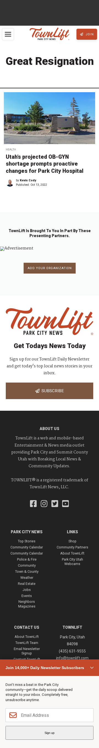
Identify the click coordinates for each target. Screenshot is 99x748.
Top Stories (26, 541)
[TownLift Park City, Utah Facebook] (33, 504)
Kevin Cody (28, 180)
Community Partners (72, 547)
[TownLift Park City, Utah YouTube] (65, 504)
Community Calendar (26, 547)
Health (11, 149)
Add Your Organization (50, 268)
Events (26, 596)
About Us (49, 428)
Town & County (26, 571)
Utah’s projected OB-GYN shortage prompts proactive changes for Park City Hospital (44, 164)
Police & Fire (27, 559)
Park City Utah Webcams (72, 561)
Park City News (27, 532)
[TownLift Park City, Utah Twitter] (54, 504)
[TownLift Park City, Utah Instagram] (44, 504)
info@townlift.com (72, 658)
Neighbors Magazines (26, 604)
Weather (26, 577)
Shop (72, 541)
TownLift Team (26, 643)
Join (89, 34)
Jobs (27, 590)
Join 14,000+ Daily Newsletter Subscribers (45, 667)
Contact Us (26, 627)
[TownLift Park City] (49, 34)
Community (27, 565)
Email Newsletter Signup (27, 651)
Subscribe (51, 390)
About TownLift (72, 553)
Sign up (49, 732)
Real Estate (26, 584)
